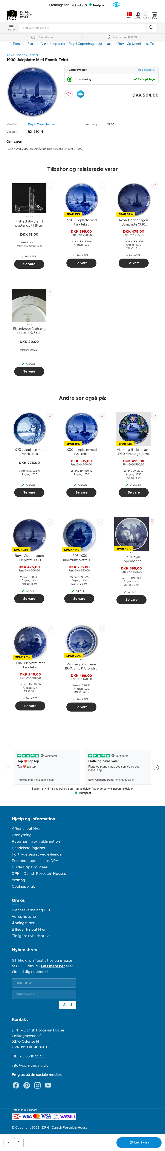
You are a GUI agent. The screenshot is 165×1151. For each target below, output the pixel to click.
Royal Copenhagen (41, 124)
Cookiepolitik (23, 886)
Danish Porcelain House (24, 15)
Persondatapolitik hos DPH (35, 861)
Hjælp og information (33, 819)
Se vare (29, 264)
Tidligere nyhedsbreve (31, 936)
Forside (18, 43)
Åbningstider (23, 923)
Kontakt (20, 1020)
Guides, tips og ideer (29, 867)
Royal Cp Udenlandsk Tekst (138, 43)
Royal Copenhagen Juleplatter (92, 43)
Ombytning (22, 835)
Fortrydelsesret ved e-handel (37, 854)
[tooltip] (29, 224)
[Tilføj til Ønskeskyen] (80, 94)
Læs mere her (53, 966)
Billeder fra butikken (29, 929)
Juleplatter (57, 43)
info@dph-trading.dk (30, 1065)
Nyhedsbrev (24, 950)
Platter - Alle (37, 43)
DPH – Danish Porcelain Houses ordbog (39, 877)
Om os (18, 900)
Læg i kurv (141, 1142)
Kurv (154, 18)
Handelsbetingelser (29, 848)
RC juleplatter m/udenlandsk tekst (11, 43)
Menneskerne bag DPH (32, 910)
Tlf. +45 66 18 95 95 (28, 1056)
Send (67, 1005)
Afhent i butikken (26, 828)
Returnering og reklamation (36, 841)
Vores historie (24, 916)
